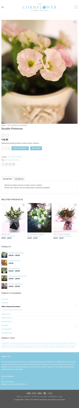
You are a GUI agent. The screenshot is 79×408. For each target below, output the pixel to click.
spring (17, 160)
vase (67, 346)
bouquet (23, 343)
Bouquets (4, 299)
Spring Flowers (6, 321)
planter (4, 346)
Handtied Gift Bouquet (34, 236)
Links (60, 396)
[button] (2, 7)
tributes (52, 346)
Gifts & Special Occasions (17, 125)
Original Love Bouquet (8, 236)
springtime (29, 346)
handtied (64, 343)
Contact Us (35, 396)
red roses (10, 346)
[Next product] (3, 135)
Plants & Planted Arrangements (12, 310)
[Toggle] (76, 306)
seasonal (17, 346)
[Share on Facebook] (3, 164)
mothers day (72, 343)
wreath (72, 346)
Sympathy (4, 325)
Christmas (4, 303)
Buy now (36, 148)
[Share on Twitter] (6, 164)
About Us (20, 396)
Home (3, 125)
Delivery (44, 396)
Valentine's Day (6, 333)
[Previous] (1, 222)
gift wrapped (8, 160)
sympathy (45, 346)
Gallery (27, 396)
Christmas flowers (32, 343)
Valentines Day (60, 346)
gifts (13, 160)
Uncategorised (6, 329)
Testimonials (52, 396)
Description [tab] (7, 179)
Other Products (6, 318)
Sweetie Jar (37, 346)
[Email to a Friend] (10, 164)
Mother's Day (5, 314)
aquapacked (5, 343)
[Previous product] (6, 135)
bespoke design (15, 343)
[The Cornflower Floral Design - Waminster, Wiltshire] (39, 7)
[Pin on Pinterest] (13, 164)
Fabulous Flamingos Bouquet (62, 236)
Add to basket (20, 148)
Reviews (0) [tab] (19, 179)
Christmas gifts (43, 343)
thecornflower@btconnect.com (16, 384)
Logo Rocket (61, 399)
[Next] (77, 222)
